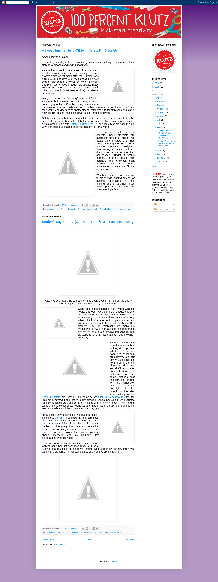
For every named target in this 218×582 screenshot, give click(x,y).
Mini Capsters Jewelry (92, 532)
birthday (52, 532)
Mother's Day (107, 532)
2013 (157, 94)
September (162, 112)
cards (68, 532)
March (160, 154)
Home (88, 540)
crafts (57, 209)
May (159, 127)
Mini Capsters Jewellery (111, 397)
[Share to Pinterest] (97, 205)
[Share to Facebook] (93, 205)
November (162, 105)
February (161, 158)
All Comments (162, 209)
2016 (157, 83)
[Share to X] (90, 205)
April (159, 151)
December (162, 101)
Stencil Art (61, 417)
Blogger (114, 561)
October (161, 109)
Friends (64, 209)
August (160, 116)
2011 (157, 166)
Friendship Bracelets (86, 209)
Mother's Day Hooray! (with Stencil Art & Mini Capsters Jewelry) (88, 222)
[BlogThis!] (86, 205)
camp (51, 209)
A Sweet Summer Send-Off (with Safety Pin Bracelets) (80, 51)
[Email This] (83, 205)
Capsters (61, 532)
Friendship (72, 209)
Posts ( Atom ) (60, 544)
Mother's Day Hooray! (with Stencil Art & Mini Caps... (166, 143)
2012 (157, 98)
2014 (157, 91)
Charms (74, 532)
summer (127, 209)
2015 (157, 87)
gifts (97, 209)
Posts (158, 205)
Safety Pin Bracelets (108, 209)
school (120, 209)
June (159, 124)
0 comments (73, 205)
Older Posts (129, 540)
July (159, 120)
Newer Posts (48, 540)
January (161, 162)
